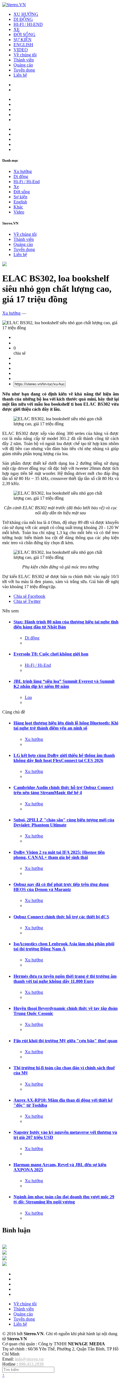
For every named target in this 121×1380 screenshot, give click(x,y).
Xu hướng (23, 171)
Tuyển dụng (24, 70)
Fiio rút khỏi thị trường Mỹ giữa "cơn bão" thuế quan (65, 1040)
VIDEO (21, 49)
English (20, 201)
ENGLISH (23, 44)
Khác (18, 207)
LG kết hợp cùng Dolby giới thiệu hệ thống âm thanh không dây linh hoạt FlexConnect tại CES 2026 (64, 758)
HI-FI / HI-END (28, 24)
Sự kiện (20, 196)
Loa (28, 697)
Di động (21, 176)
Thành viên (24, 59)
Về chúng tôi (25, 54)
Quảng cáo (23, 65)
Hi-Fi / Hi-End (27, 181)
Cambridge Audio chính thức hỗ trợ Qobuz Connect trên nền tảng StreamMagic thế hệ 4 (63, 790)
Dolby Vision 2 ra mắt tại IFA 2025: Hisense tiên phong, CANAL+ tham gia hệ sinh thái (59, 855)
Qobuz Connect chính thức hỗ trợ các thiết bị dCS (61, 916)
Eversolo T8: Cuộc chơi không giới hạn (51, 654)
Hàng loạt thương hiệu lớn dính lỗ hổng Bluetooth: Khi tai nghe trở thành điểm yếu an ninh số (66, 725)
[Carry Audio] (4, 1253)
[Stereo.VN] (14, 4)
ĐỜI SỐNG (24, 34)
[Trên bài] (4, 264)
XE (17, 29)
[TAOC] (4, 1264)
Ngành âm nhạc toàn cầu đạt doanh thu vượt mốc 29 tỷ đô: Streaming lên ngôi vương (64, 1199)
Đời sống (22, 191)
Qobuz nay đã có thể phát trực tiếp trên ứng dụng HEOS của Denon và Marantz (61, 887)
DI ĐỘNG (23, 19)
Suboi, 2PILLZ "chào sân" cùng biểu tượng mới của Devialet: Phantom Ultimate (64, 822)
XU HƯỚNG (26, 14)
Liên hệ (20, 75)
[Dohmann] (4, 1247)
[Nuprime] (4, 1258)
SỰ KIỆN (23, 39)
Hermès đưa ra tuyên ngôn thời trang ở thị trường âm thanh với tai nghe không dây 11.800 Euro (65, 979)
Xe (16, 186)
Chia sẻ (29, 596)
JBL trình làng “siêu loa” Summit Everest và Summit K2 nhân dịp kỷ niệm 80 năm (64, 684)
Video (19, 212)
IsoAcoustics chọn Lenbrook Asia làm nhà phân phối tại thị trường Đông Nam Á (64, 946)
